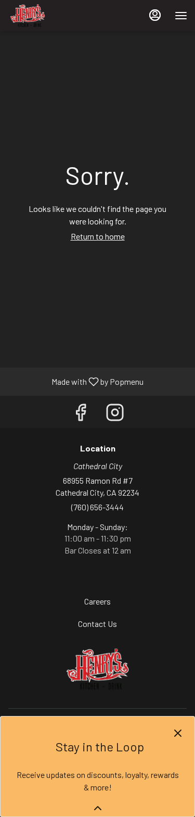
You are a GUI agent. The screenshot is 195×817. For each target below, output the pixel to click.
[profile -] (155, 15)
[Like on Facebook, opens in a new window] (80, 414)
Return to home (98, 236)
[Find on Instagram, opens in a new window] (115, 414)
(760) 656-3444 (97, 507)
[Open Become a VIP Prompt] (98, 808)
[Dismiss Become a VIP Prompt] (177, 733)
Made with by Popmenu (76, 381)
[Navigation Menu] (181, 15)
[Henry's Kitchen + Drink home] (54, 16)
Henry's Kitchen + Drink (97, 669)
